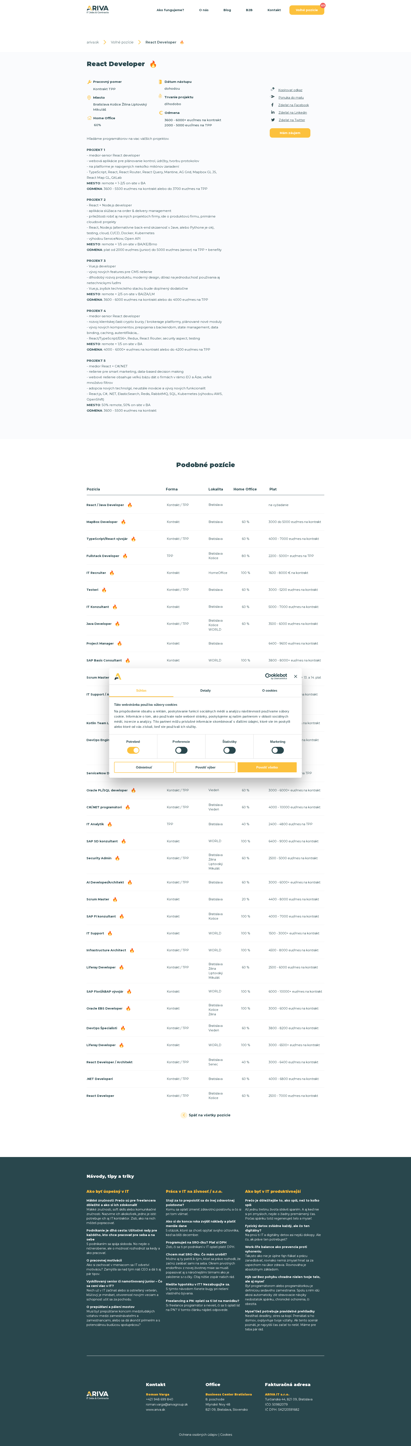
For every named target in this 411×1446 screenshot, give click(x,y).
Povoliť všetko (267, 767)
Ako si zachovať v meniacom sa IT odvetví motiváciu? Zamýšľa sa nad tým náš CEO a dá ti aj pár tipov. (123, 1267)
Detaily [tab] (205, 690)
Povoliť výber (205, 767)
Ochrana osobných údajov (198, 1435)
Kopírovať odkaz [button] (290, 90)
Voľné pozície (307, 10)
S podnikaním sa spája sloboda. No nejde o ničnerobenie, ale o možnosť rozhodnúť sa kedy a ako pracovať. (123, 1242)
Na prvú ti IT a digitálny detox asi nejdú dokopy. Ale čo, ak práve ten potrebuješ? (283, 1232)
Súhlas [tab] (141, 690)
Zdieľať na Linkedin (292, 113)
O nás (203, 10)
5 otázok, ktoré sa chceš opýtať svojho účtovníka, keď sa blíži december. (202, 1228)
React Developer (165, 42)
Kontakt (274, 10)
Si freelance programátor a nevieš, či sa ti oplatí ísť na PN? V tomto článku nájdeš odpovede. (203, 1305)
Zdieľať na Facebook (293, 105)
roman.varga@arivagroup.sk (167, 1404)
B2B (249, 10)
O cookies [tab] (269, 690)
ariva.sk (93, 42)
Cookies (226, 1435)
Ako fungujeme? (170, 10)
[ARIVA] (98, 9)
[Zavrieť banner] (295, 676)
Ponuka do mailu (291, 98)
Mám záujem (290, 133)
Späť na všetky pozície (210, 1115)
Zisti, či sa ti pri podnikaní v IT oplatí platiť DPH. (200, 1244)
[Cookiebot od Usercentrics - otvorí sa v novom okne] (268, 676)
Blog (227, 10)
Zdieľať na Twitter (292, 120)
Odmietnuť (144, 767)
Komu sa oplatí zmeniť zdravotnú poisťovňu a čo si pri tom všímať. (203, 1207)
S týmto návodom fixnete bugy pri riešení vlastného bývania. (198, 1288)
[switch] (181, 750)
